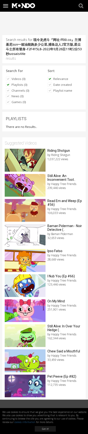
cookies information (24, 422)
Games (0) (18, 102)
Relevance (60, 79)
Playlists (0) (19, 85)
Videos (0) (18, 79)
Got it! (45, 428)
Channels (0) (20, 90)
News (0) (17, 96)
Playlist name (62, 90)
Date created (62, 85)
